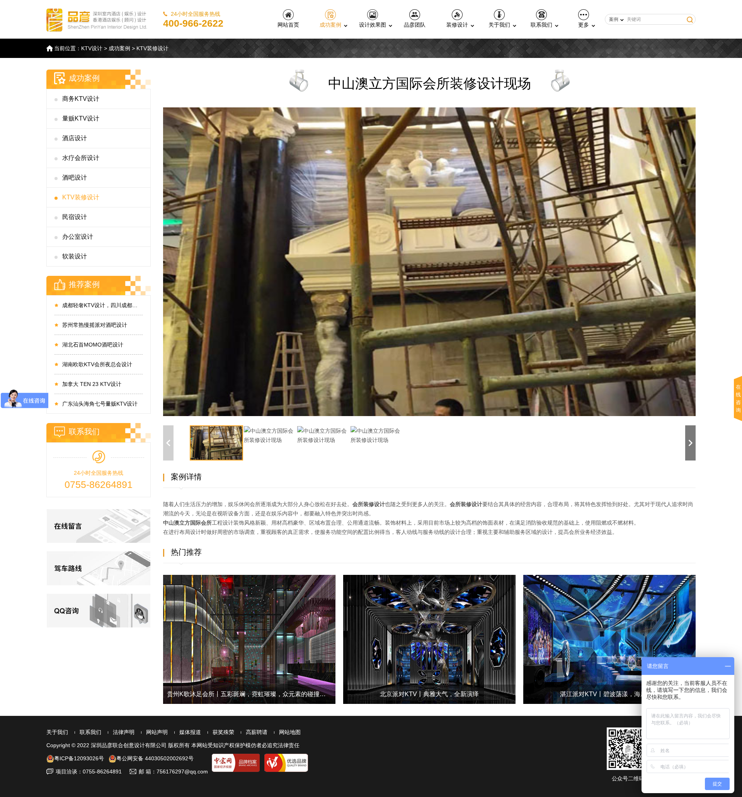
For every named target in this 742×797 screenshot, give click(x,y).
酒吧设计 (74, 177)
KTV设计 (91, 48)
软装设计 (74, 256)
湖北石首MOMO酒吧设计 (92, 345)
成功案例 (330, 25)
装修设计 (457, 25)
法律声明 (123, 732)
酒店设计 (74, 138)
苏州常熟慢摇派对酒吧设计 (94, 325)
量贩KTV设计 (80, 118)
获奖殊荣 (223, 732)
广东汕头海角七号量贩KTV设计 (100, 404)
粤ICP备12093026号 (79, 758)
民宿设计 (74, 217)
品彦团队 (414, 25)
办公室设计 (77, 236)
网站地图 (290, 732)
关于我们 (499, 25)
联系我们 (541, 25)
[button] (690, 443)
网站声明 (157, 732)
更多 (583, 25)
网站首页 (288, 25)
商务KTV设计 (80, 98)
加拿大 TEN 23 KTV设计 (91, 384)
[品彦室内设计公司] (97, 19)
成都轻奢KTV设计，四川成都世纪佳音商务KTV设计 (102, 305)
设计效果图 (372, 25)
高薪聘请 (256, 732)
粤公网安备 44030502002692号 (155, 758)
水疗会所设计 (80, 158)
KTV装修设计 (152, 48)
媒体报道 (190, 732)
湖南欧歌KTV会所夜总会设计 (97, 364)
